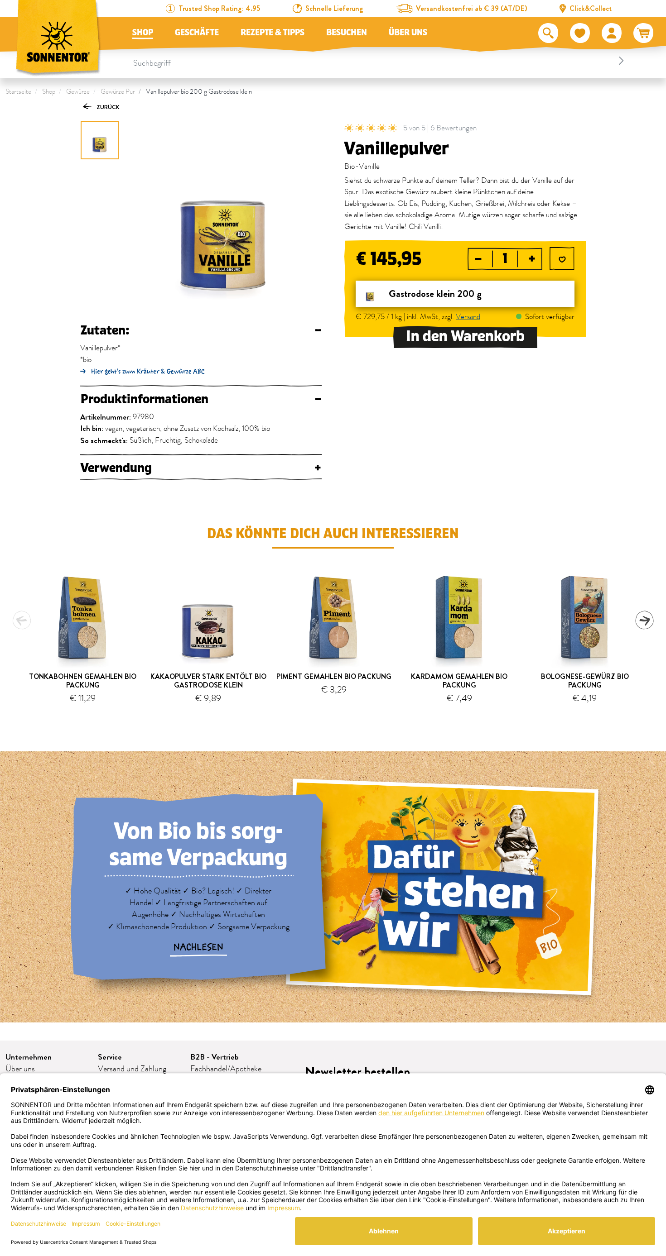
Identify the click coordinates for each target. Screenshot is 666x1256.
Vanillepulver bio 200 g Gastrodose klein (199, 91)
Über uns (408, 32)
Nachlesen (198, 947)
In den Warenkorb (465, 336)
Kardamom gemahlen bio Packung (459, 680)
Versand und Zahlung (132, 1069)
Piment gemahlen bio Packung (333, 676)
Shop (142, 32)
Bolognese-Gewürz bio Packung (585, 680)
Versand (468, 316)
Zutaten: (201, 330)
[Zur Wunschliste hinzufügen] (562, 259)
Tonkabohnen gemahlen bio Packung (82, 680)
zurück (107, 107)
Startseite (18, 91)
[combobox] (380, 60)
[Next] (644, 620)
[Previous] (22, 620)
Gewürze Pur (118, 91)
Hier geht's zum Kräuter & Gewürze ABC (148, 371)
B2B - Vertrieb (214, 1057)
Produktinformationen (201, 399)
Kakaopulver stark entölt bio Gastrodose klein (208, 680)
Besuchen (346, 32)
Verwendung (201, 468)
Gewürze (78, 91)
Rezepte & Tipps (272, 32)
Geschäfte (197, 32)
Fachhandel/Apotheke (225, 1069)
